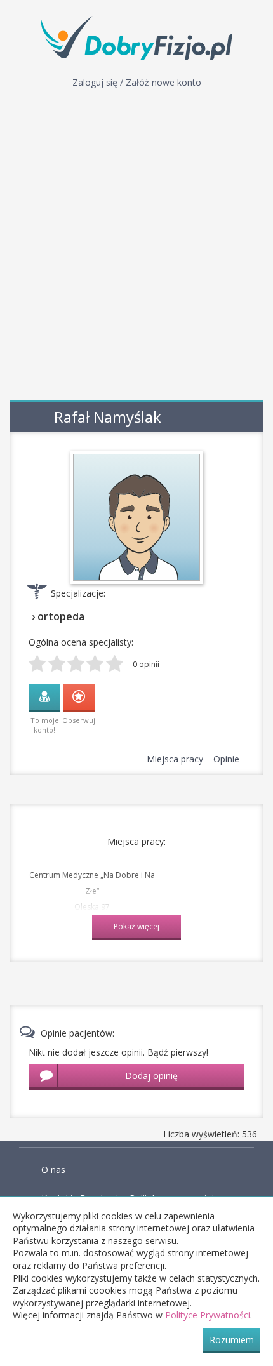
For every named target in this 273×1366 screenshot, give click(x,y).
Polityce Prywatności (207, 1315)
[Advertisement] (136, 247)
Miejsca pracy (175, 759)
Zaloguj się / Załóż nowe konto (136, 82)
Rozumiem (232, 1340)
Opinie (226, 759)
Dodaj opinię (151, 1076)
